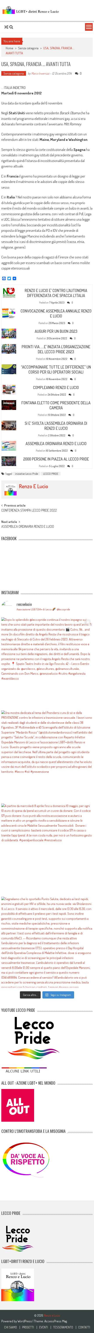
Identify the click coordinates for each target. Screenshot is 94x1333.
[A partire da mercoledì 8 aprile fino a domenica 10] (46, 849)
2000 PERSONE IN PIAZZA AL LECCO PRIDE (56, 459)
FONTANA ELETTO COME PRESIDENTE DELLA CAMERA (56, 405)
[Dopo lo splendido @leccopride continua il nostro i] (46, 662)
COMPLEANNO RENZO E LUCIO (56, 387)
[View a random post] (6, 27)
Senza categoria (28, 48)
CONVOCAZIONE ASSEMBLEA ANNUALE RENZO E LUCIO (56, 313)
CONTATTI (84, 1327)
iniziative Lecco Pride (26, 473)
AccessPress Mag (55, 1321)
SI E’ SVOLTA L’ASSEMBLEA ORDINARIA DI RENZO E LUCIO (56, 426)
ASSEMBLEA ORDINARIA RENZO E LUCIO (56, 443)
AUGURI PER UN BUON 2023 (56, 331)
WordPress (25, 1321)
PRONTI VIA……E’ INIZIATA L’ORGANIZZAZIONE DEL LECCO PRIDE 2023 (56, 349)
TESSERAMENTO (63, 1327)
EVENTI (43, 1327)
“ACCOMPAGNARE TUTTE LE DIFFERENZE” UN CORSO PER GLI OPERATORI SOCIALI (56, 369)
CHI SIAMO (10, 1327)
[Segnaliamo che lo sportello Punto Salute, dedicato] (46, 942)
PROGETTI (28, 1327)
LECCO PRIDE (50, 473)
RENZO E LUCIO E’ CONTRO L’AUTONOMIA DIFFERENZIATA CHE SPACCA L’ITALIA (56, 293)
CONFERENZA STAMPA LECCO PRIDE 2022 (29, 510)
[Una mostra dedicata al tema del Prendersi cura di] (46, 755)
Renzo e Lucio (33, 486)
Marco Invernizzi (40, 73)
